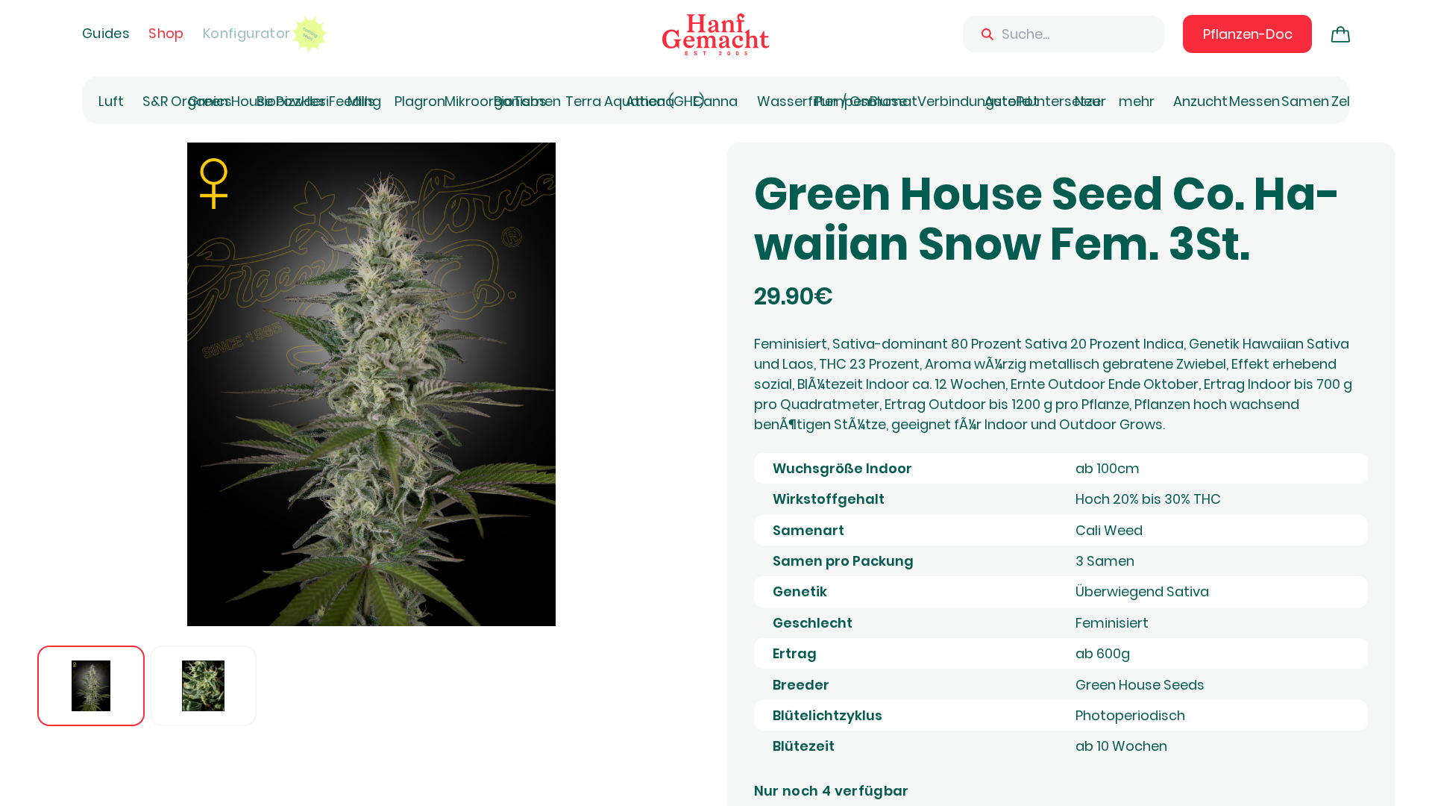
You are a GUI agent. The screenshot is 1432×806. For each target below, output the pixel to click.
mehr (1137, 101)
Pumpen (842, 101)
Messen (1254, 101)
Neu (1087, 101)
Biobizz (279, 101)
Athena (650, 101)
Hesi (315, 101)
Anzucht (1200, 101)
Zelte (1347, 101)
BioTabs (520, 101)
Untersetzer (1067, 101)
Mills (361, 101)
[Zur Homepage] (716, 34)
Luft (111, 101)
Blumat (893, 101)
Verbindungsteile (973, 101)
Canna (715, 101)
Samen (1305, 101)
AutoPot (1011, 101)
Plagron (420, 101)
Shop (165, 33)
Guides (106, 33)
